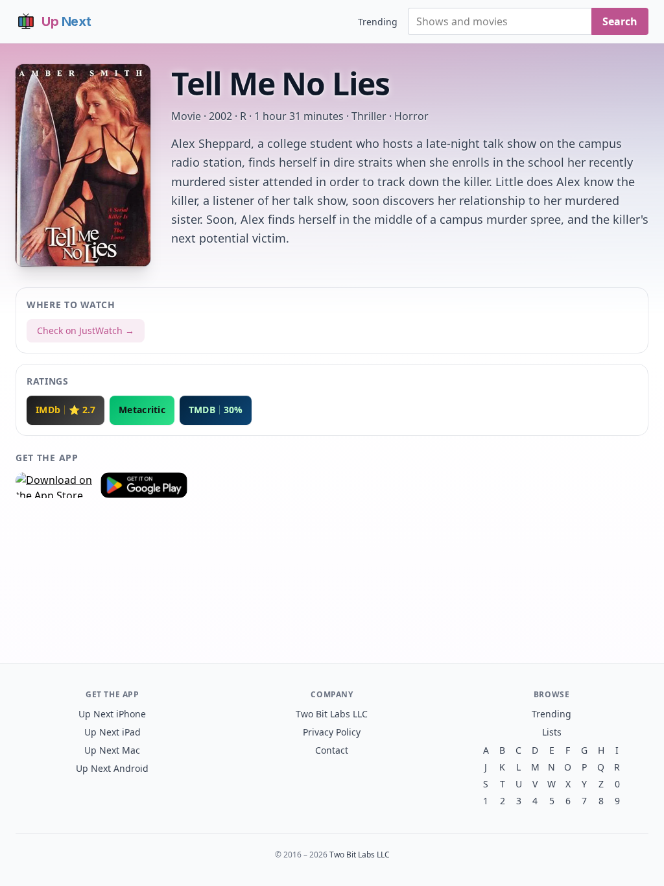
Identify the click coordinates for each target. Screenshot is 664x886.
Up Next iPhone (112, 714)
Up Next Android (112, 768)
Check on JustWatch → (85, 330)
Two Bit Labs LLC (332, 714)
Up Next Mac (112, 750)
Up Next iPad (112, 732)
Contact (331, 750)
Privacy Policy (332, 732)
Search (619, 21)
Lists (552, 732)
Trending (377, 22)
